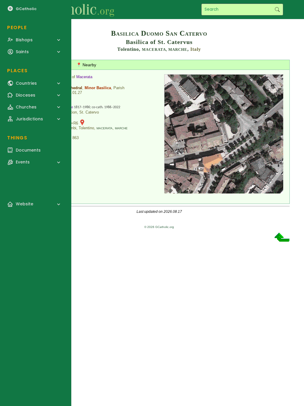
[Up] (282, 239)
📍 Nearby (86, 64)
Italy (195, 49)
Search (277, 9)
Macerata (84, 77)
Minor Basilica (98, 88)
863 (75, 138)
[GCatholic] (73, 9)
